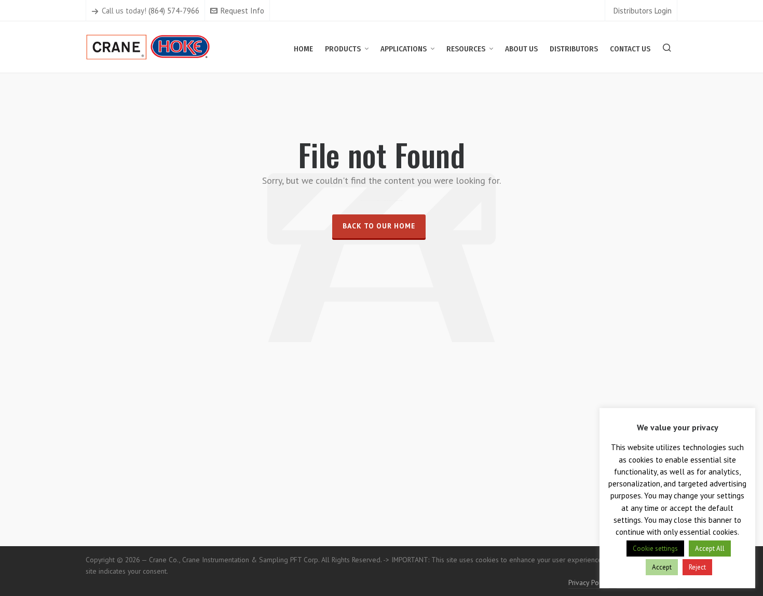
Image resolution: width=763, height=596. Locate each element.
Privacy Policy (588, 582)
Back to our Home (379, 226)
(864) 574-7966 (173, 11)
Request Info (242, 11)
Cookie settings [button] (655, 548)
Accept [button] (662, 567)
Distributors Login (643, 11)
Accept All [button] (710, 548)
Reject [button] (697, 567)
